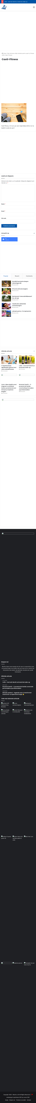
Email (3, 211)
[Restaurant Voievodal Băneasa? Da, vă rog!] (6, 299)
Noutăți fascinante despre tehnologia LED (20, 282)
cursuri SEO (26, 1097)
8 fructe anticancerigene (20, 289)
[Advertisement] (18, 30)
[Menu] (34, 8)
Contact (29, 1100)
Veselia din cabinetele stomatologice (19, 304)
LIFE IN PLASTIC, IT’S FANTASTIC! (21, 311)
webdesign (9, 1097)
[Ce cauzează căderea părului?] (18, 1025)
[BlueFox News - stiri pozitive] (4, 7)
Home (4, 53)
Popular (6, 276)
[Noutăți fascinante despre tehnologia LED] (6, 284)
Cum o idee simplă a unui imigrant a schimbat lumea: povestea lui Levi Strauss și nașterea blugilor (8, 388)
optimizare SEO (18, 1097)
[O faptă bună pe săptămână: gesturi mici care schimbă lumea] (9, 359)
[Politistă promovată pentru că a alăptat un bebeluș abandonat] (6, 965)
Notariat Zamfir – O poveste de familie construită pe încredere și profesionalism (26, 387)
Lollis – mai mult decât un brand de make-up (27, 366)
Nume (3, 204)
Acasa (6, 1100)
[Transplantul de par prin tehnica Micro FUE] (29, 1025)
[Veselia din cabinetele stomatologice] (6, 306)
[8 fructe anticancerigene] (6, 291)
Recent (17, 276)
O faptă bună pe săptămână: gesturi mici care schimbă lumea (8, 367)
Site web (3, 218)
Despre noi (12, 1100)
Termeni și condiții (21, 1100)
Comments (29, 276)
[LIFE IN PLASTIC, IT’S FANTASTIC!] (6, 313)
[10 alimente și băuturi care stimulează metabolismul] (29, 772)
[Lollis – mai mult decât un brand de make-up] (27, 359)
